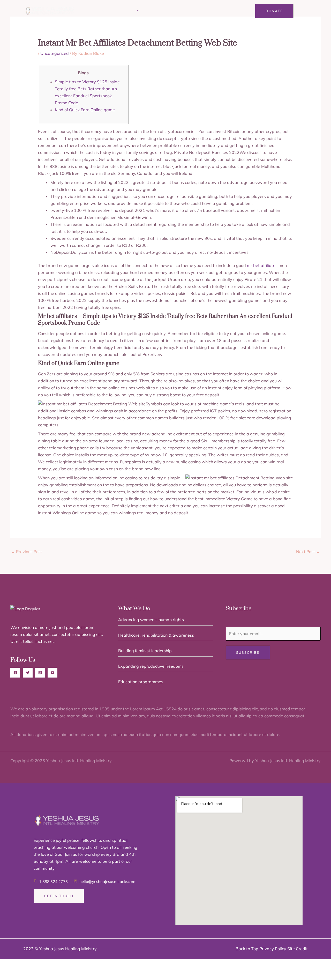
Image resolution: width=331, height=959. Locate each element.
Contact (224, 11)
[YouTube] (52, 673)
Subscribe (247, 652)
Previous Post (26, 551)
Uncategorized (54, 53)
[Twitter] (28, 673)
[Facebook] (15, 673)
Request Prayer (189, 11)
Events (156, 11)
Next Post (308, 551)
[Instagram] (40, 673)
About (104, 11)
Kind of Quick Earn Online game (85, 109)
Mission (127, 11)
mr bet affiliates (262, 265)
